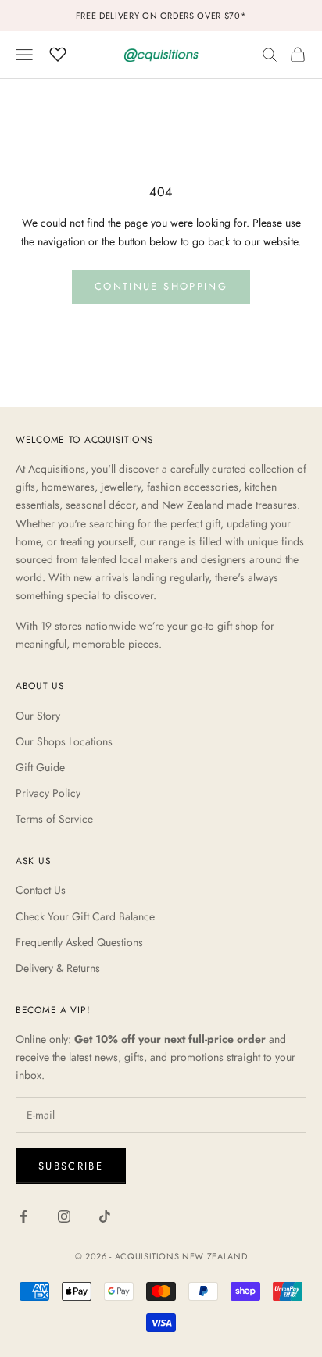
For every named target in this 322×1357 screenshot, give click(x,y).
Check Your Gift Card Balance (85, 916)
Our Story (38, 715)
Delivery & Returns (58, 968)
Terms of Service (54, 819)
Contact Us (41, 890)
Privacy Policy (48, 793)
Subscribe (70, 1166)
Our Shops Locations (64, 741)
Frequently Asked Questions (79, 942)
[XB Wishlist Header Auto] (57, 52)
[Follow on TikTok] (105, 1216)
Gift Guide (40, 767)
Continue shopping (161, 286)
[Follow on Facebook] (23, 1216)
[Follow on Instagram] (64, 1216)
